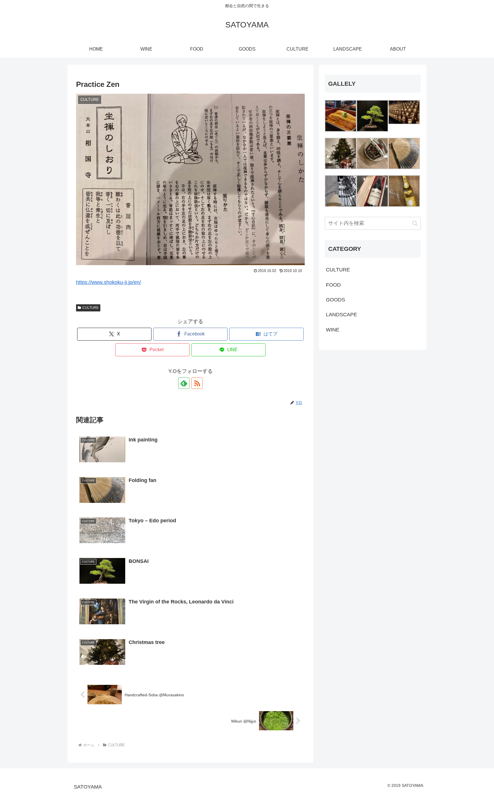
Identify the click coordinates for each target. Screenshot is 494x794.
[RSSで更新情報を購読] (197, 383)
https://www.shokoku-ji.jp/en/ (108, 282)
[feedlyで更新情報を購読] (184, 383)
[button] (415, 223)
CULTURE (90, 308)
